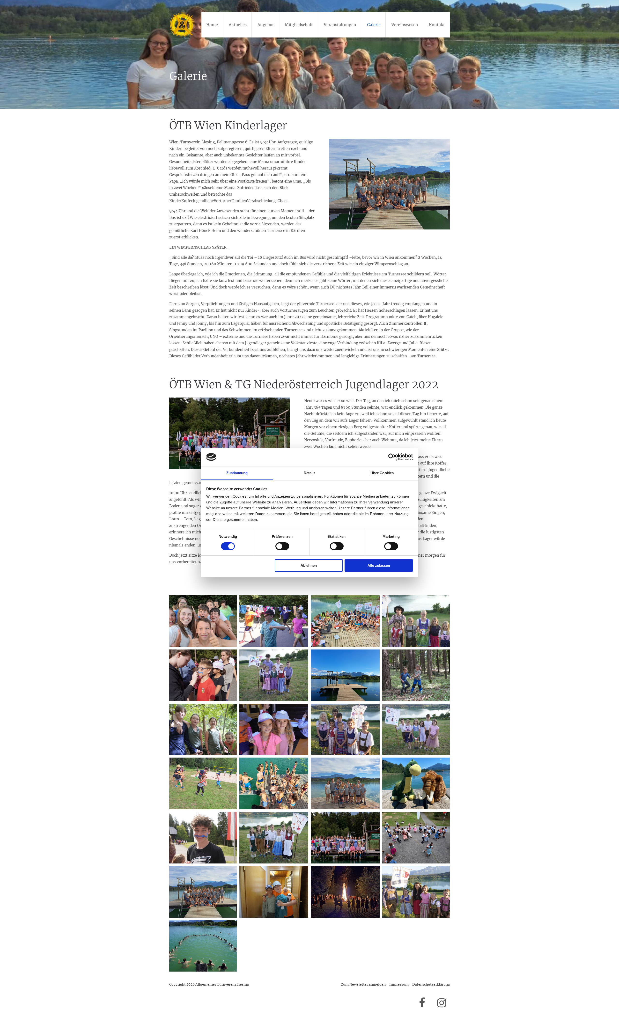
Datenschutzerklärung (431, 984)
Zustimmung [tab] (237, 473)
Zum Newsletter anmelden (363, 984)
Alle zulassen (379, 565)
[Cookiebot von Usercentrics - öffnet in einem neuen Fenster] (392, 457)
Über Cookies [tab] (382, 473)
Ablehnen (309, 565)
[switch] (282, 546)
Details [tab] (310, 473)
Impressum (399, 984)
